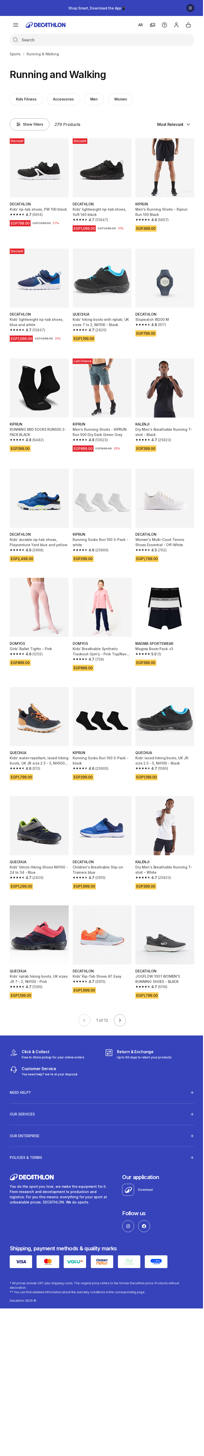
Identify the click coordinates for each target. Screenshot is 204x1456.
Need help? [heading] (20, 1082)
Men (94, 99)
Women (120, 99)
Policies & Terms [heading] (26, 1147)
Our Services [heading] (22, 1104)
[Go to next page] (120, 1020)
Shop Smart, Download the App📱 (97, 8)
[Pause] (190, 8)
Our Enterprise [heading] (24, 1126)
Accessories (63, 99)
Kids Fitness (26, 99)
